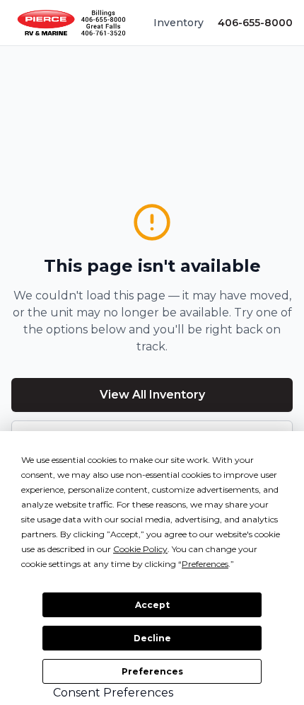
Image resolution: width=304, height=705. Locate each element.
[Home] (71, 22)
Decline (152, 638)
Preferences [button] (205, 563)
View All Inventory (152, 394)
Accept (152, 605)
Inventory (178, 22)
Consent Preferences (113, 692)
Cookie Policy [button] (140, 549)
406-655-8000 (255, 22)
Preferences (152, 671)
